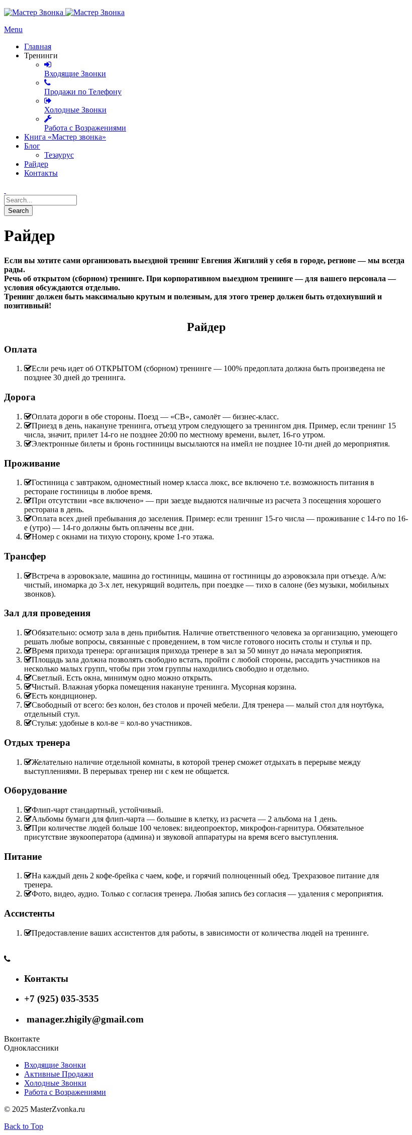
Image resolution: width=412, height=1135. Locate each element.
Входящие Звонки (55, 1065)
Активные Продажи (58, 1074)
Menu (13, 29)
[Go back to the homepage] (64, 12)
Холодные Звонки (55, 1083)
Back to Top (23, 1126)
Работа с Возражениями (65, 1092)
